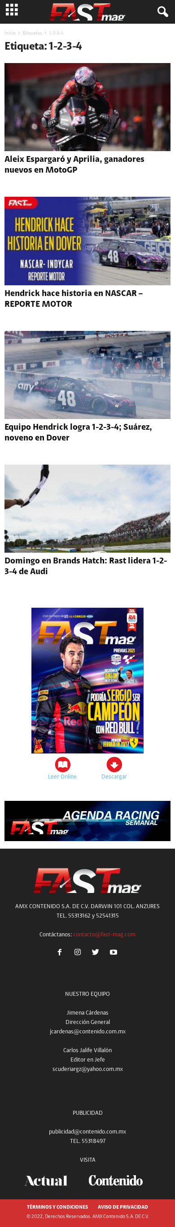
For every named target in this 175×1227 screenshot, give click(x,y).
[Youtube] (114, 953)
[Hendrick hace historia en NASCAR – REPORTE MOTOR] (87, 241)
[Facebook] (61, 953)
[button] (161, 12)
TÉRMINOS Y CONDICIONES (57, 1207)
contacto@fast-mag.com (104, 935)
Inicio (9, 33)
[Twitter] (97, 953)
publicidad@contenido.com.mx (87, 1132)
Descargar (114, 777)
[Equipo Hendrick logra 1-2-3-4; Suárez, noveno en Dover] (87, 375)
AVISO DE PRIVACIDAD (123, 1207)
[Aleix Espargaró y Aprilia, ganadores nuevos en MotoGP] (87, 107)
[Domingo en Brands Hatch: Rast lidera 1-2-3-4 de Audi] (87, 509)
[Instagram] (79, 953)
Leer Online (62, 777)
